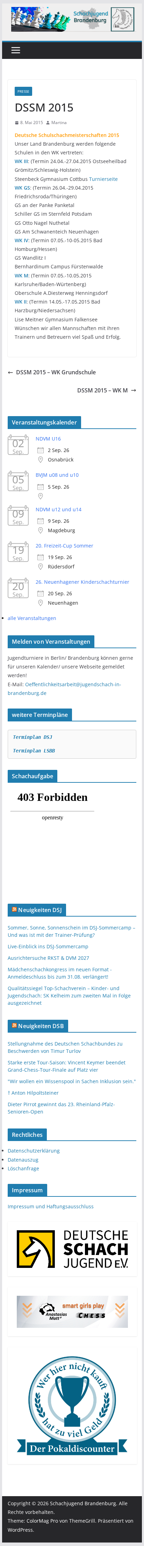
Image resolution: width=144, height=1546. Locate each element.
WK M (21, 275)
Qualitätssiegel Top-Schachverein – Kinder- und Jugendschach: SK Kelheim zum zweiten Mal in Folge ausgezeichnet (69, 995)
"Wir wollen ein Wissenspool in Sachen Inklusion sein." (72, 1081)
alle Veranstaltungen (32, 618)
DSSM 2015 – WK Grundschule (56, 372)
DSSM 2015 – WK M (102, 390)
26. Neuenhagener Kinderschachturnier (82, 582)
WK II (21, 301)
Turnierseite (103, 179)
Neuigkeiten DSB (41, 1026)
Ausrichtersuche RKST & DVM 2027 (48, 958)
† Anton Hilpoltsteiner (33, 1092)
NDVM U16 (48, 438)
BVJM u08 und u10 (57, 475)
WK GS (22, 187)
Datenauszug (23, 1159)
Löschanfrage (23, 1168)
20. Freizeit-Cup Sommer (64, 545)
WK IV (21, 240)
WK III (21, 161)
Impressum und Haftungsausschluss (51, 1206)
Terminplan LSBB (34, 750)
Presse (23, 91)
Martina (59, 122)
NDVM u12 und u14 (58, 509)
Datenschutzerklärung (34, 1150)
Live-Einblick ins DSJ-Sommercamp (48, 946)
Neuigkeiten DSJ (40, 910)
